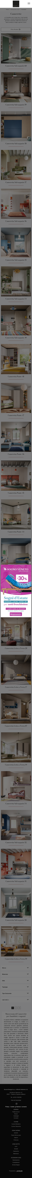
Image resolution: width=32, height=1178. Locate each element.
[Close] (30, 563)
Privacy (7, 1106)
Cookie (12, 1106)
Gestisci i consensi (21, 1106)
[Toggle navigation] (29, 4)
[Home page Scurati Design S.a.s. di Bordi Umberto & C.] (16, 4)
